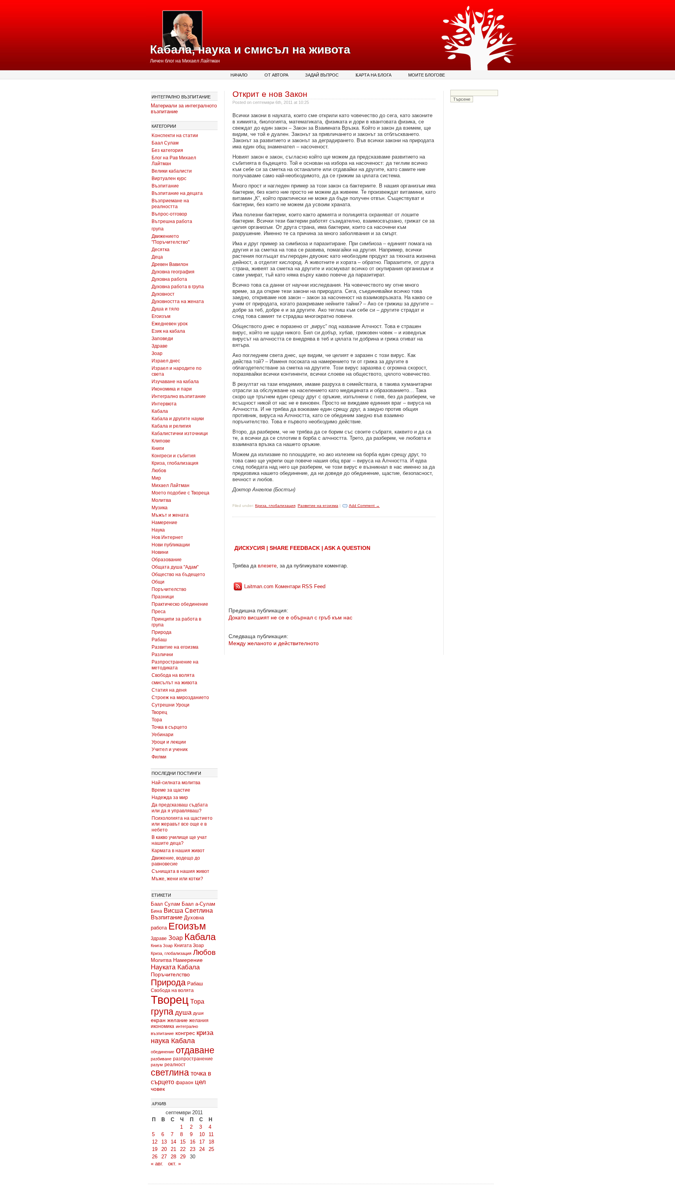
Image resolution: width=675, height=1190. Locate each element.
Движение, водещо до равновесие (176, 861)
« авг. (157, 1164)
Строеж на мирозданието (180, 697)
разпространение (193, 1059)
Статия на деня (169, 690)
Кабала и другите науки (178, 418)
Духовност (163, 294)
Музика (160, 507)
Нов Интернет (167, 537)
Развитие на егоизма (175, 647)
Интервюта (164, 404)
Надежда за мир (170, 797)
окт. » (174, 1164)
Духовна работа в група (178, 286)
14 (173, 1142)
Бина (156, 911)
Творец (159, 712)
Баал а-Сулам (198, 904)
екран (158, 1020)
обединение (162, 1051)
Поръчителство (169, 589)
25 (211, 1149)
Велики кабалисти (172, 171)
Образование (167, 559)
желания (199, 1020)
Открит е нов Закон (269, 93)
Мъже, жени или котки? (177, 878)
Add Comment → (364, 505)
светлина (170, 1072)
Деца (157, 257)
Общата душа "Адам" (175, 567)
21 (173, 1149)
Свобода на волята (173, 675)
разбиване (161, 1058)
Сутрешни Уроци (170, 705)
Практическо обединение (180, 604)
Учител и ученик (170, 749)
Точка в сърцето (169, 727)
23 (192, 1149)
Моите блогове (426, 75)
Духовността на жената (178, 301)
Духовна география (173, 272)
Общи (158, 582)
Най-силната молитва (176, 782)
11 (211, 1134)
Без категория (167, 150)
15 (183, 1142)
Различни (162, 654)
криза (204, 1033)
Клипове (161, 441)
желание (177, 1020)
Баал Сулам (165, 143)
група (158, 229)
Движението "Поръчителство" (170, 239)
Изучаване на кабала (175, 381)
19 (154, 1149)
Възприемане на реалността (170, 203)
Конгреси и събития (174, 456)
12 (154, 1142)
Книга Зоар (162, 945)
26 (154, 1157)
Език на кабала (168, 331)
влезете (267, 566)
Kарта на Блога (373, 75)
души (198, 1013)
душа (183, 1012)
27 (164, 1157)
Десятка (161, 249)
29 (183, 1157)
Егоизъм (161, 316)
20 (164, 1149)
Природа (161, 632)
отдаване (195, 1050)
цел (200, 1082)
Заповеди (162, 338)
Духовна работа (169, 279)
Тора (157, 720)
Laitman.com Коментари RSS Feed (284, 586)
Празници (163, 596)
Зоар (157, 353)
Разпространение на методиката (175, 665)
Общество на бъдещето (178, 574)
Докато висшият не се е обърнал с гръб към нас (290, 617)
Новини (160, 552)
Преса (159, 611)
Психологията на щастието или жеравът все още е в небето (182, 824)
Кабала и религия (171, 426)
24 (202, 1149)
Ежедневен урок (170, 323)
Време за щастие (171, 790)
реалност (175, 1064)
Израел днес (166, 361)
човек (158, 1089)
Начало (239, 75)
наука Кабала (173, 1041)
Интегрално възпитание (179, 396)
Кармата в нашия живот (178, 850)
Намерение (164, 522)
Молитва (161, 500)
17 (202, 1142)
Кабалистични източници (180, 433)
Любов (159, 470)
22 (183, 1149)
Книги (158, 448)
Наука (158, 530)
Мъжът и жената (170, 515)
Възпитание (165, 186)
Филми (159, 757)
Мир (156, 478)
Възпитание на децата (177, 193)
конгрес (185, 1033)
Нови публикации (171, 545)
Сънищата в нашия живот (180, 871)
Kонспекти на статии (175, 135)
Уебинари (162, 734)
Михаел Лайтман (170, 485)
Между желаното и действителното (274, 643)
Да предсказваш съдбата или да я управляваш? (180, 808)
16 (192, 1142)
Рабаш (159, 639)
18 (211, 1142)
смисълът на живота (174, 682)
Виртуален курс (169, 178)
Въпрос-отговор (169, 214)
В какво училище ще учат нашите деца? (179, 840)
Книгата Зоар (189, 945)
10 (202, 1134)
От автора (276, 75)
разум (157, 1064)
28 (173, 1157)
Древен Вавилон (170, 264)
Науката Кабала (175, 967)
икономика (162, 1026)
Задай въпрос (322, 75)
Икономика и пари (172, 389)
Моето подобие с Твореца (180, 493)
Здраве (160, 346)
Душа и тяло (165, 309)
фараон (184, 1082)
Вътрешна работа (172, 221)
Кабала (160, 411)
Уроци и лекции (169, 742)
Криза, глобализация (175, 463)
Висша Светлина (188, 910)
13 (164, 1142)
